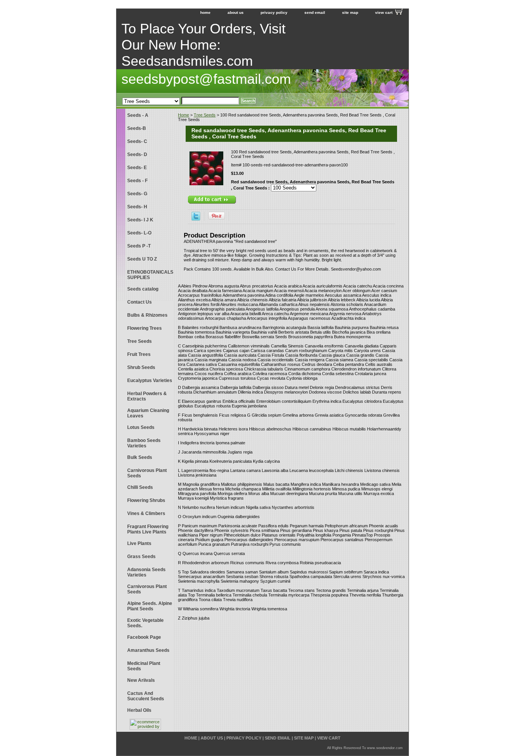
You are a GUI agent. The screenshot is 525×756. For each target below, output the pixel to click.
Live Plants (139, 543)
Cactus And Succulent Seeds (145, 696)
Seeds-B (136, 128)
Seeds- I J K (140, 220)
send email (314, 12)
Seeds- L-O (139, 233)
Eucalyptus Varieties (149, 380)
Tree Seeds (205, 115)
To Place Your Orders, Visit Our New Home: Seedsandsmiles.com (203, 45)
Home (183, 115)
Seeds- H (137, 206)
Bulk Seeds (139, 457)
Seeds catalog (142, 289)
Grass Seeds (141, 556)
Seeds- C (137, 141)
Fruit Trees (139, 354)
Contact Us (139, 302)
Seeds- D (137, 154)
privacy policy (274, 12)
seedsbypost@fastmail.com (206, 79)
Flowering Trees (144, 328)
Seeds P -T (139, 246)
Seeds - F (137, 180)
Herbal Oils (139, 710)
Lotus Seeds (141, 427)
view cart (383, 12)
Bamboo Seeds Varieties (144, 443)
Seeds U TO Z (142, 259)
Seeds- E (137, 167)
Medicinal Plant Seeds (143, 666)
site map (350, 12)
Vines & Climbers (146, 513)
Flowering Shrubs (146, 500)
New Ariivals (141, 680)
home (205, 12)
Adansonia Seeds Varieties (146, 572)
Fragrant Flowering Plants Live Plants (147, 529)
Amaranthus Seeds (148, 650)
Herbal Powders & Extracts (147, 396)
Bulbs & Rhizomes (147, 315)
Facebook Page (144, 637)
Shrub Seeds (141, 367)
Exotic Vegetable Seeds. (145, 623)
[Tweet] (195, 219)
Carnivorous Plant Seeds (147, 473)
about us (236, 12)
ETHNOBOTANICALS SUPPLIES (150, 274)
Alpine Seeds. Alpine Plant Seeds (149, 606)
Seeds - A (137, 115)
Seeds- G (137, 193)
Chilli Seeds (140, 487)
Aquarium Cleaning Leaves (148, 413)
